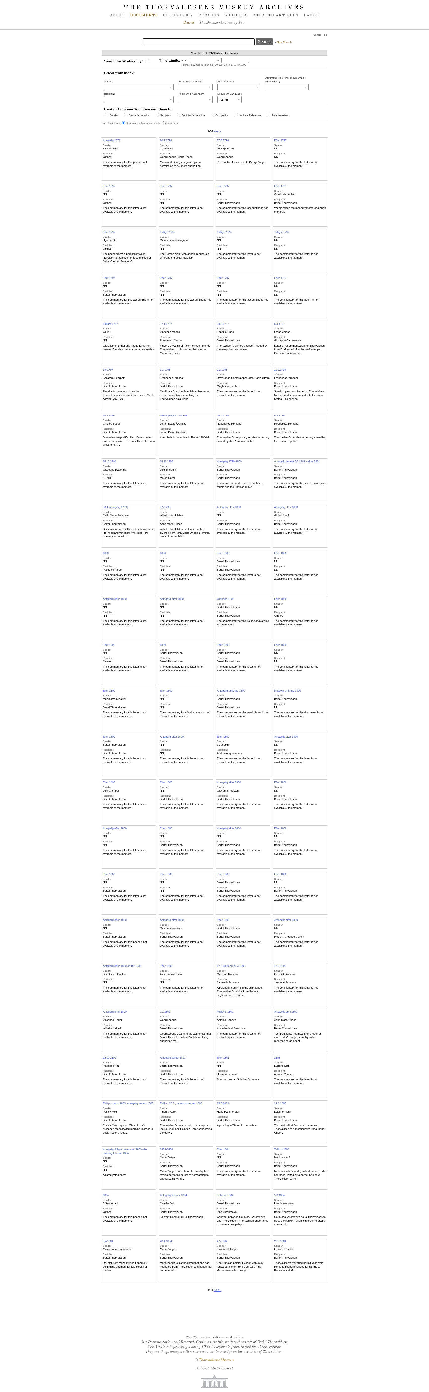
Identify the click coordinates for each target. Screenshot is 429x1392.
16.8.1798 (223, 415)
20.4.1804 (166, 1241)
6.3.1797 (279, 323)
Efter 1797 (280, 140)
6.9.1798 (279, 415)
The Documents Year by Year (222, 23)
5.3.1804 (279, 1195)
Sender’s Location (139, 115)
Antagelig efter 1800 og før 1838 (122, 965)
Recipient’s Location (193, 115)
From (184, 60)
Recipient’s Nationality (191, 93)
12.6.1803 (280, 1103)
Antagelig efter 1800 (229, 507)
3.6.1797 (108, 369)
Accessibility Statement (214, 1368)
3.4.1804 (108, 1241)
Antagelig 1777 (111, 140)
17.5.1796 (223, 140)
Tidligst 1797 (167, 232)
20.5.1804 (280, 1241)
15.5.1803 (223, 1103)
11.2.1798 (280, 369)
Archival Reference (250, 115)
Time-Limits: (169, 60)
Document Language (229, 93)
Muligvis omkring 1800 (287, 690)
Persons (208, 15)
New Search (284, 42)
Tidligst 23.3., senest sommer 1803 (181, 1103)
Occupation (222, 115)
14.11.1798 (166, 461)
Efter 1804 (223, 1149)
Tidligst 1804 (281, 1149)
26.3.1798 (109, 415)
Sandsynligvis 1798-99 (173, 415)
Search (188, 23)
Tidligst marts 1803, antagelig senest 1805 (128, 1103)
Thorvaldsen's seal (216, 1318)
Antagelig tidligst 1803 (173, 1057)
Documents (144, 15)
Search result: (199, 53)
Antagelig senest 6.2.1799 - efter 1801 (297, 461)
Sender (108, 81)
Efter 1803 (223, 1057)
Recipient (109, 93)
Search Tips (320, 34)
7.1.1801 (165, 1011)
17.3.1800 (280, 965)
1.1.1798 (165, 369)
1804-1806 (166, 1149)
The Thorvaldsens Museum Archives (214, 8)
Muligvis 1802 (225, 1011)
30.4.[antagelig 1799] (115, 507)
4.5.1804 (222, 1241)
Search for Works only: (123, 61)
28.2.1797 (223, 323)
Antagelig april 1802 (285, 1011)
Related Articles (275, 15)
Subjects (236, 15)
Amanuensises (225, 81)
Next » (217, 131)
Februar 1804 (225, 1195)
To (218, 60)
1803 (277, 1057)
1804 (106, 1195)
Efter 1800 (223, 553)
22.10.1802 (109, 1057)
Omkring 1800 (225, 598)
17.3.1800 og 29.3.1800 (231, 965)
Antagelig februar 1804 (173, 1195)
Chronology (178, 15)
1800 (106, 553)
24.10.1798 (109, 461)
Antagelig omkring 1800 (231, 690)
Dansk (311, 15)
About (117, 15)
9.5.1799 (165, 507)
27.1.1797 (166, 323)
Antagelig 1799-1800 (229, 461)
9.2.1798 (222, 369)
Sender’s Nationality (190, 81)
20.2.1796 (166, 140)
